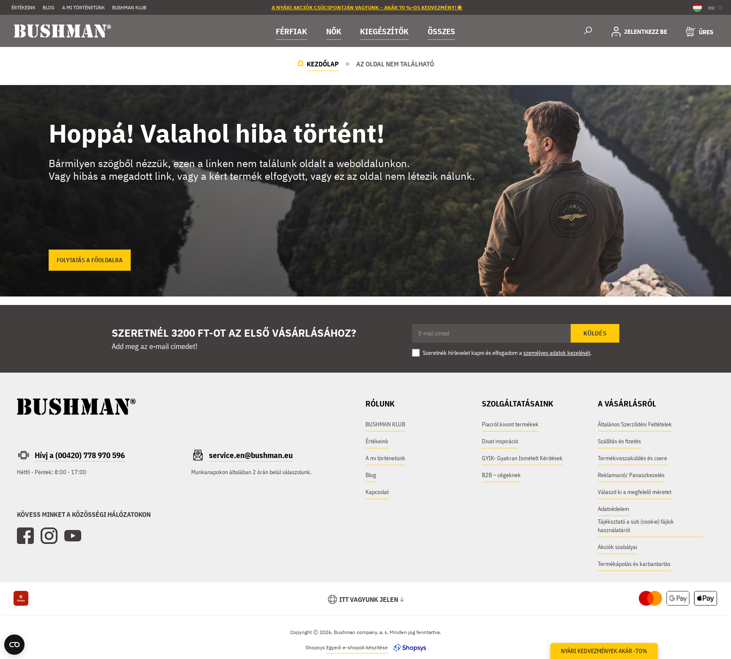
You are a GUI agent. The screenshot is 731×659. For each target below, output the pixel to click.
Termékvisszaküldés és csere (632, 458)
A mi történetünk (83, 7)
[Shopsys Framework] (407, 647)
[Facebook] (25, 535)
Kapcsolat (377, 492)
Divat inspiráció (500, 441)
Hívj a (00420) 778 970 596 (80, 455)
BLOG (49, 7)
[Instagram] (49, 535)
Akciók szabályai (617, 547)
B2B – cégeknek (501, 475)
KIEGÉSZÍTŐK (384, 31)
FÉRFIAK (291, 31)
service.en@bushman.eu (251, 455)
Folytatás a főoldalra (90, 260)
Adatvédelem (613, 509)
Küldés (595, 333)
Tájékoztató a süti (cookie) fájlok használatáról (636, 526)
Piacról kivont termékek (510, 424)
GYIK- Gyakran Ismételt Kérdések (522, 458)
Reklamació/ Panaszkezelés (631, 475)
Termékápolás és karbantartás (634, 564)
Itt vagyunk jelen (368, 599)
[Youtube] (72, 536)
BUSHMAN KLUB (129, 7)
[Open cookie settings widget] (14, 644)
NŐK (333, 31)
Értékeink (23, 7)
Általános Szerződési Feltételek (635, 424)
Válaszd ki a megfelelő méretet (634, 492)
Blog (371, 475)
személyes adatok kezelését (556, 353)
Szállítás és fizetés (619, 441)
